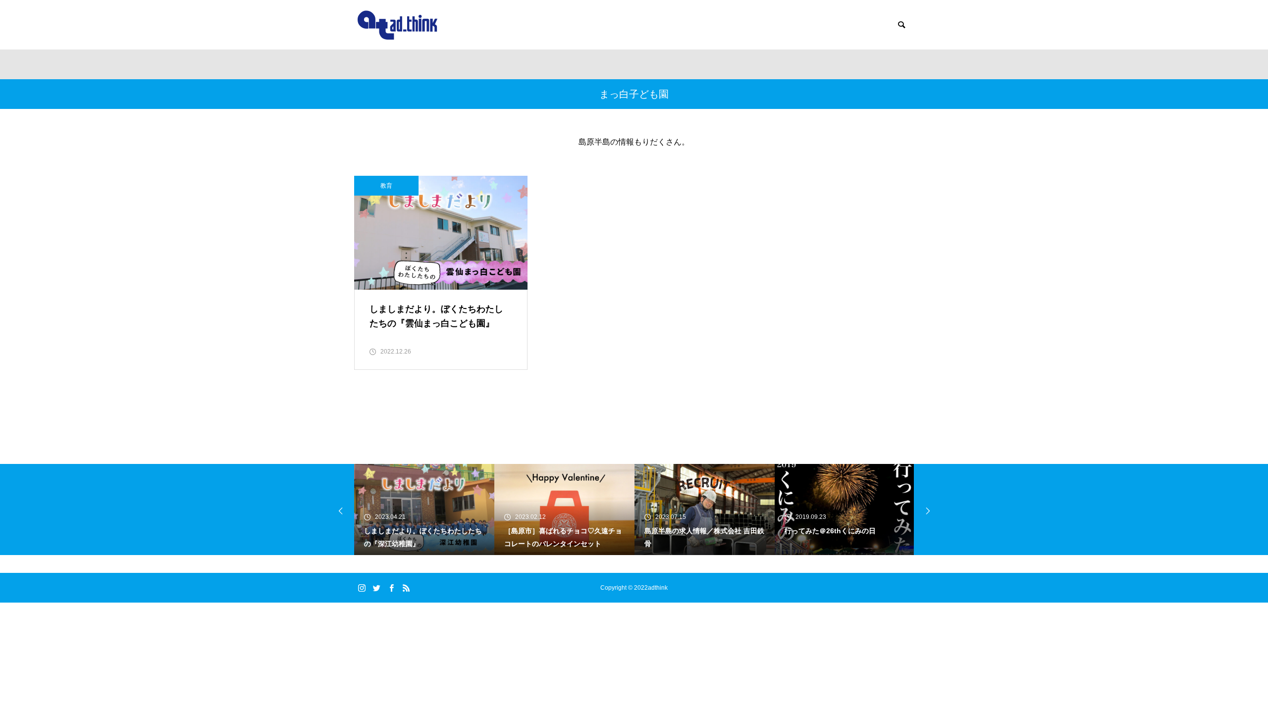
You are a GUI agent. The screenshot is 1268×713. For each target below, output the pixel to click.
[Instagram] (362, 588)
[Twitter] (376, 588)
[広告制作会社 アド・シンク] (397, 25)
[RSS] (406, 588)
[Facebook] (391, 588)
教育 (386, 185)
